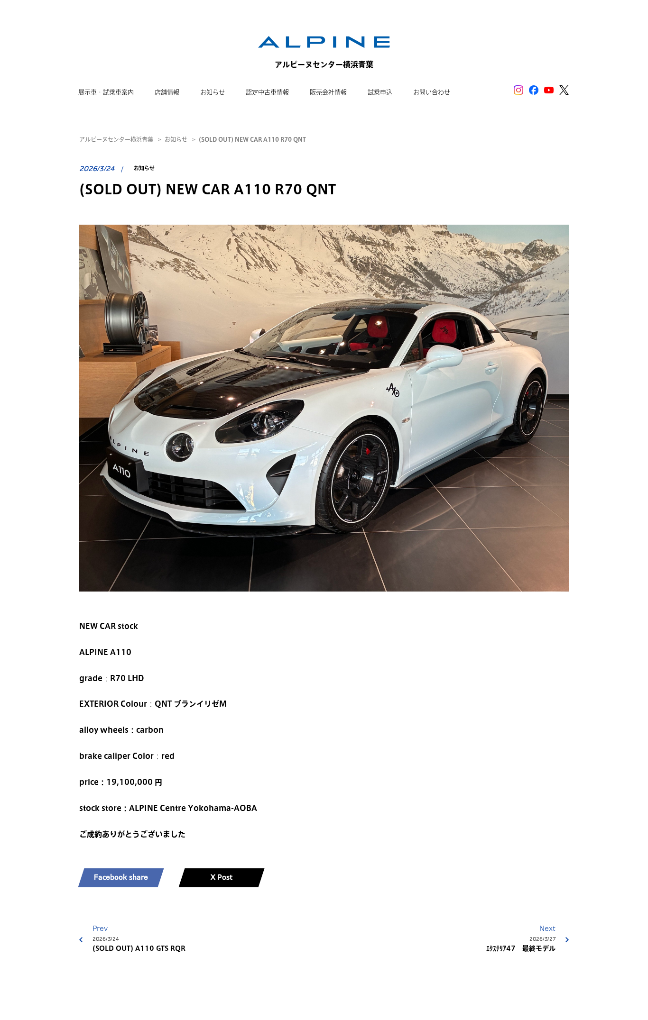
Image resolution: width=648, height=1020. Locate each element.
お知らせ (176, 139)
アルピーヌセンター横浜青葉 (116, 139)
